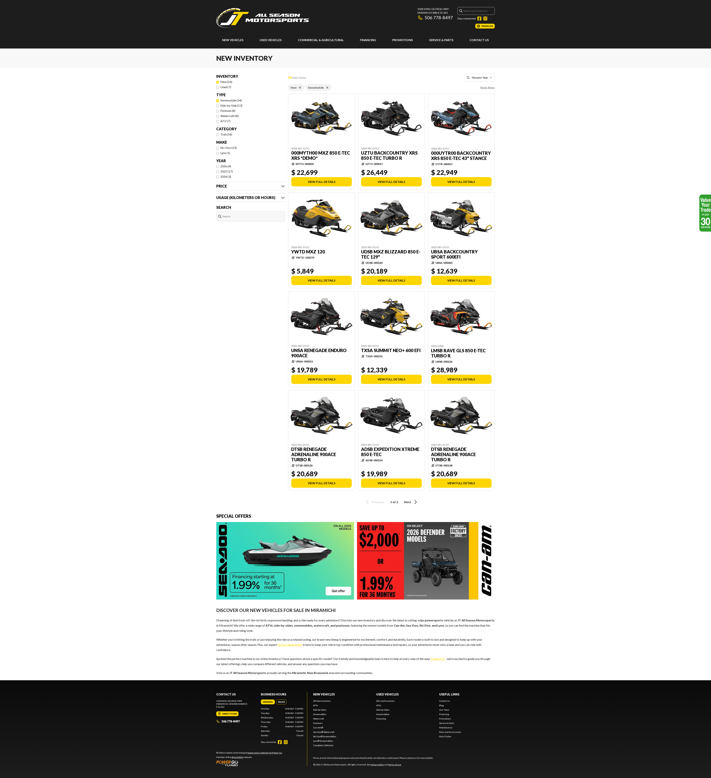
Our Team (444, 709)
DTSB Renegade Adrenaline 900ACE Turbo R (313, 454)
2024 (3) (225, 176)
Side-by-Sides (319, 709)
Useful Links (449, 694)
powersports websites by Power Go (264, 752)
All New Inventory (322, 701)
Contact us (438, 658)
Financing (368, 40)
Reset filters (487, 87)
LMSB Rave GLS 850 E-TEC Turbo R (458, 353)
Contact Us (479, 40)
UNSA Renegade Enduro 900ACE (319, 353)
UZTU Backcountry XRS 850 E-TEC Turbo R (389, 155)
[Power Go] (249, 763)
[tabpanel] (282, 722)
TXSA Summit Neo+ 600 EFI (391, 350)
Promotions (402, 40)
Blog (441, 705)
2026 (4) (225, 166)
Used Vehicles (271, 40)
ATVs (315, 705)
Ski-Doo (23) (228, 147)
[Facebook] (479, 18)
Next (407, 502)
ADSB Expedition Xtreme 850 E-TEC (390, 452)
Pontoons (318, 723)
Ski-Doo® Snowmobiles (324, 736)
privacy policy (377, 764)
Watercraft (318, 718)
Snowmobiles (319, 714)
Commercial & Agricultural (321, 40)
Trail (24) (226, 134)
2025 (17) (226, 171)
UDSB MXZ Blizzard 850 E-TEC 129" (390, 254)
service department (290, 644)
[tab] (268, 702)
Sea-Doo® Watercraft (323, 732)
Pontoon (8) (227, 110)
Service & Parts (441, 40)
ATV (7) (225, 121)
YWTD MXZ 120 (308, 251)
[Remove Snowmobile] (327, 87)
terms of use (394, 764)
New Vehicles (232, 40)
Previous (378, 502)
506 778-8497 (439, 17)
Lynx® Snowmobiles (323, 740)
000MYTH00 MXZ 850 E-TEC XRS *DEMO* (320, 155)
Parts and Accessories (450, 732)
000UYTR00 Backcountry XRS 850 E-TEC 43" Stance (461, 155)
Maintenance (445, 727)
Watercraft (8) (229, 116)
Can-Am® (318, 727)
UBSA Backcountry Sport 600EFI (454, 254)
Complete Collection (323, 745)
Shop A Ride (237, 757)
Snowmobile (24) (231, 100)
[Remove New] (300, 87)
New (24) (226, 81)
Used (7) (225, 87)
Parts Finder (445, 736)
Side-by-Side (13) (231, 105)
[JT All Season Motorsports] (262, 17)
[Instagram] (485, 18)
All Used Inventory (385, 701)
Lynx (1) (225, 153)
